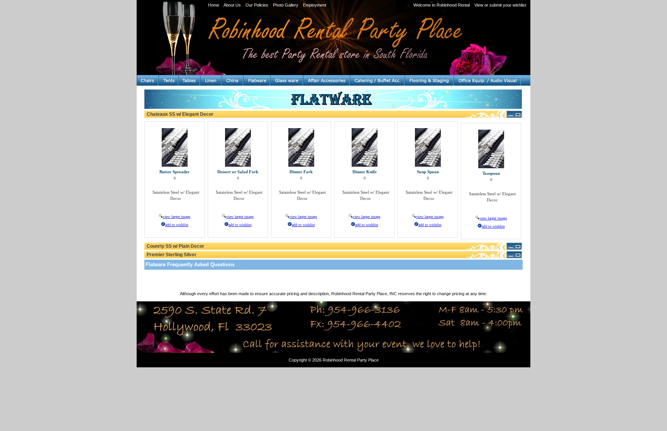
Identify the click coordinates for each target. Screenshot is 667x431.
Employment (314, 5)
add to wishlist (176, 225)
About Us (232, 5)
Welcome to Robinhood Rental (441, 5)
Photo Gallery (285, 5)
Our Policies (256, 5)
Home (213, 5)
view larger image (176, 217)
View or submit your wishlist (500, 5)
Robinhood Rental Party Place (351, 360)
